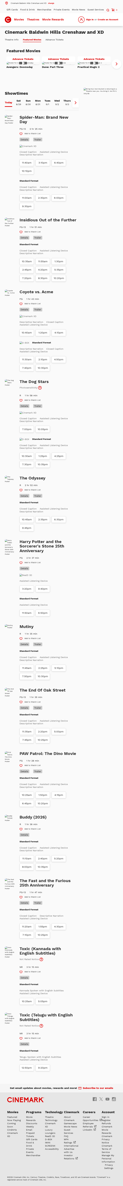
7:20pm (26, 278)
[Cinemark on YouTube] (107, 1099)
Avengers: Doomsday (19, 67)
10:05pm (43, 429)
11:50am (27, 613)
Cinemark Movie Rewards (107, 1129)
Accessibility (52, 1149)
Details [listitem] (24, 139)
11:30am (27, 359)
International (71, 1145)
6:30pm (59, 519)
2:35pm (42, 519)
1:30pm (58, 261)
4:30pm (58, 926)
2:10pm (42, 359)
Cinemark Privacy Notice (107, 1139)
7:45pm (26, 739)
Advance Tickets (26, 59)
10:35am (27, 261)
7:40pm (26, 368)
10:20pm (59, 278)
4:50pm (58, 359)
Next (116, 64)
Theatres (33, 19)
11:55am (43, 261)
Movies (19, 19)
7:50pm (26, 676)
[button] (29, 3)
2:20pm (42, 731)
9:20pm (43, 1067)
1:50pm (42, 795)
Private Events (62, 9)
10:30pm (43, 368)
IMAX (47, 1142)
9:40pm (43, 588)
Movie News (78, 9)
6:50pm (43, 613)
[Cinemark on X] (101, 1099)
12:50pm (27, 1067)
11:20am (27, 926)
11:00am (27, 197)
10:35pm (43, 464)
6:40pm (59, 162)
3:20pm (26, 588)
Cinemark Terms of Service (107, 1148)
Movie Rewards (53, 19)
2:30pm (42, 197)
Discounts (31, 1123)
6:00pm (59, 197)
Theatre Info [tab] (12, 39)
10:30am (27, 456)
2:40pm (42, 858)
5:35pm (58, 269)
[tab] (8, 103)
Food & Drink (27, 9)
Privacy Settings (108, 1166)
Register (106, 1120)
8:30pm (42, 278)
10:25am (27, 795)
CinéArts (12, 1130)
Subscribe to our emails (98, 1088)
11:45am (27, 668)
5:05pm (42, 1001)
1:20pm (42, 332)
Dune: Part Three (52, 67)
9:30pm (27, 206)
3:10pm (42, 162)
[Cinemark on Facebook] (95, 1099)
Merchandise (44, 9)
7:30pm (26, 464)
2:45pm (26, 269)
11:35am (27, 731)
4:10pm (58, 332)
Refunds (106, 1123)
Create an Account (108, 19)
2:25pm (42, 668)
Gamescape (70, 1123)
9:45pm (26, 528)
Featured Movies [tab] (32, 39)
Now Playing (14, 1120)
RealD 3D (50, 1136)
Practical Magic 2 (89, 67)
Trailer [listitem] (37, 139)
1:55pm (42, 926)
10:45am (27, 519)
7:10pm (26, 934)
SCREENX (50, 1145)
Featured (12, 1117)
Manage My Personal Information (108, 1158)
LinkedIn (88, 1130)
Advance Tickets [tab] (54, 39)
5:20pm (58, 858)
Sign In (90, 19)
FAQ (66, 1136)
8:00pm (27, 866)
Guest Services (95, 9)
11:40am (27, 162)
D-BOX (48, 1139)
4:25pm (58, 456)
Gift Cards (12, 9)
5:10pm (58, 668)
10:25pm (43, 739)
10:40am (27, 332)
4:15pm (58, 795)
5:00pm (59, 731)
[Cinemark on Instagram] (114, 1099)
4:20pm (42, 269)
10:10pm (27, 171)
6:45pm (26, 803)
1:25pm (42, 456)
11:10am (26, 858)
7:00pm (27, 429)
